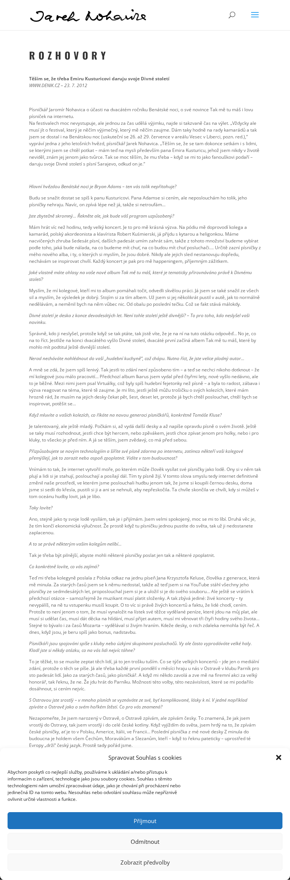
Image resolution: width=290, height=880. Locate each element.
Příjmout (145, 821)
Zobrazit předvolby (145, 862)
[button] (278, 757)
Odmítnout (145, 841)
